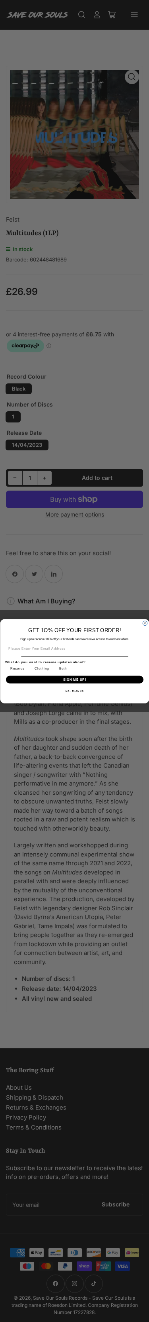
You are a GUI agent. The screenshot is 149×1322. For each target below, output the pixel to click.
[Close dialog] (145, 623)
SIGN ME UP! (74, 679)
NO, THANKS (75, 690)
